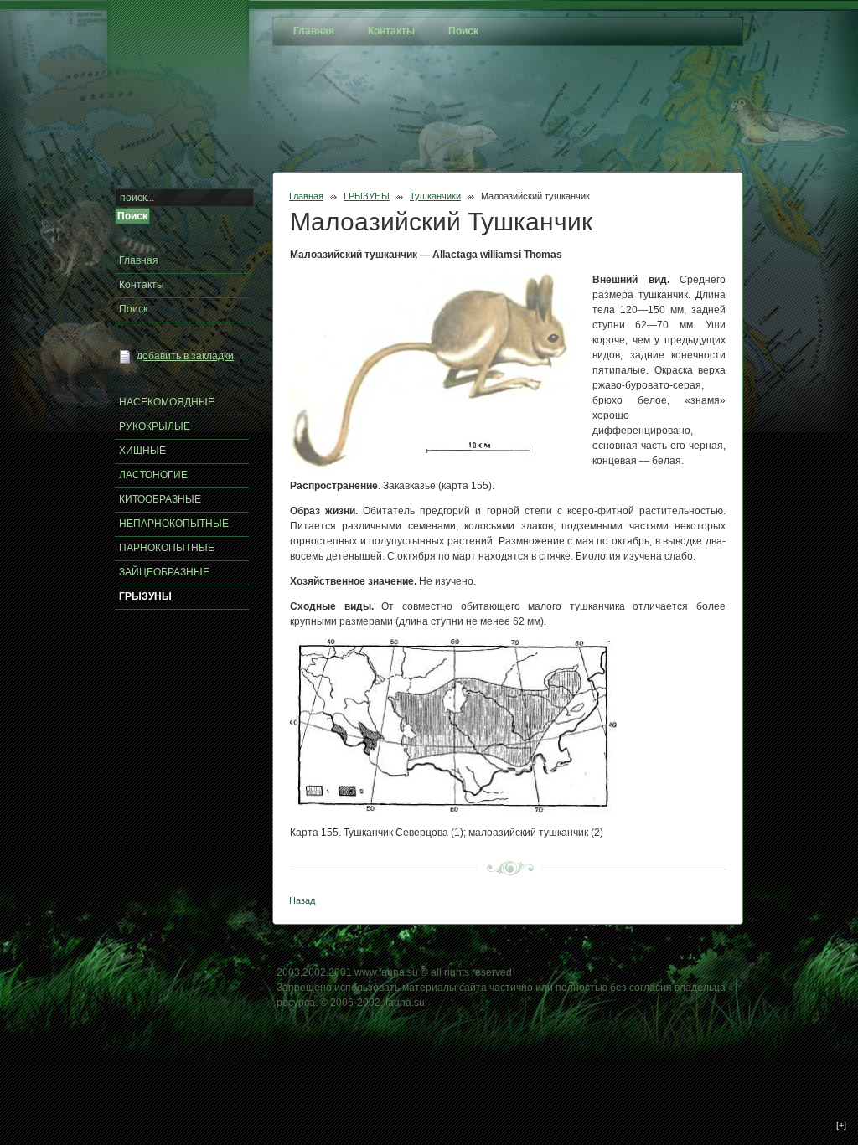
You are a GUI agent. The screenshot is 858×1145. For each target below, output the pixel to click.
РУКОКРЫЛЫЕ (154, 426)
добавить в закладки (185, 356)
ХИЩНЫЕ (142, 450)
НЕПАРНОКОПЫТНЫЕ (174, 523)
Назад (302, 900)
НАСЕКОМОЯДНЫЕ (166, 402)
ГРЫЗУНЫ (367, 196)
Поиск (133, 309)
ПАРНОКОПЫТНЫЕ (166, 548)
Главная (306, 196)
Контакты (141, 285)
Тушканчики (435, 196)
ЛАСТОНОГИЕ (153, 475)
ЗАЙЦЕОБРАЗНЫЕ (164, 572)
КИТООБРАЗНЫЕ (160, 499)
